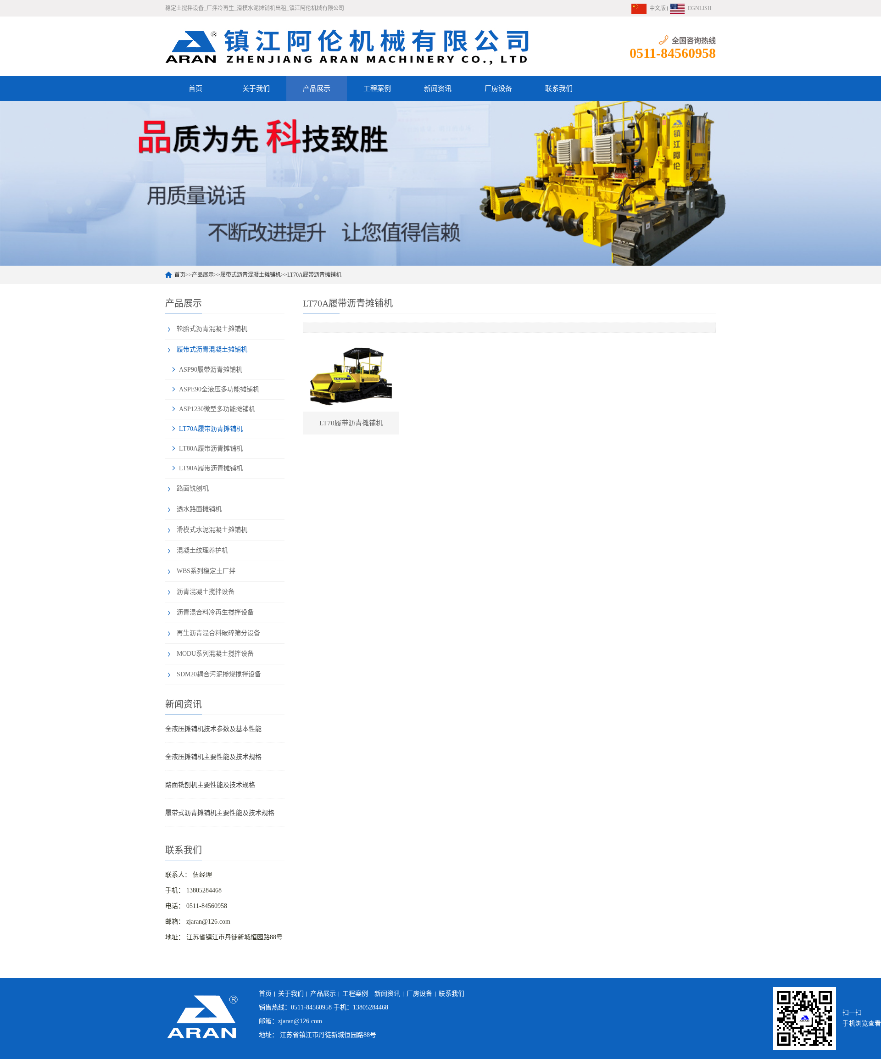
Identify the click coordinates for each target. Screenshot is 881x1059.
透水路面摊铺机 (199, 509)
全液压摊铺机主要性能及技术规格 (213, 756)
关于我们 (256, 88)
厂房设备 (498, 88)
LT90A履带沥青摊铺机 (211, 468)
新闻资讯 (438, 88)
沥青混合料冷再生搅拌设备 (215, 612)
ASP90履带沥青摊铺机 (210, 369)
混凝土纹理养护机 (202, 550)
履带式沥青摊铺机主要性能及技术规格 (219, 812)
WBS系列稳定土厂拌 (206, 571)
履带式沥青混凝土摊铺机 (250, 275)
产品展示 (316, 88)
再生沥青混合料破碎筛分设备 (218, 633)
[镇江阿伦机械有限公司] (348, 46)
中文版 (657, 8)
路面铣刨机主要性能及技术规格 (210, 784)
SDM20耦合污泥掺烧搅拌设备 (219, 674)
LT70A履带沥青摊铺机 (314, 275)
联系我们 (559, 88)
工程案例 (377, 88)
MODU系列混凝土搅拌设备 (215, 653)
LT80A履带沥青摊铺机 (211, 448)
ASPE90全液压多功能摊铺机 (219, 389)
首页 (195, 88)
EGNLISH (700, 8)
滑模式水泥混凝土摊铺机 (212, 529)
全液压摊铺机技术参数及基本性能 (213, 728)
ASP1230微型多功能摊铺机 (217, 409)
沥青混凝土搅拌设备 (205, 591)
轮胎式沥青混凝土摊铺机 (212, 328)
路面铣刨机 (193, 488)
